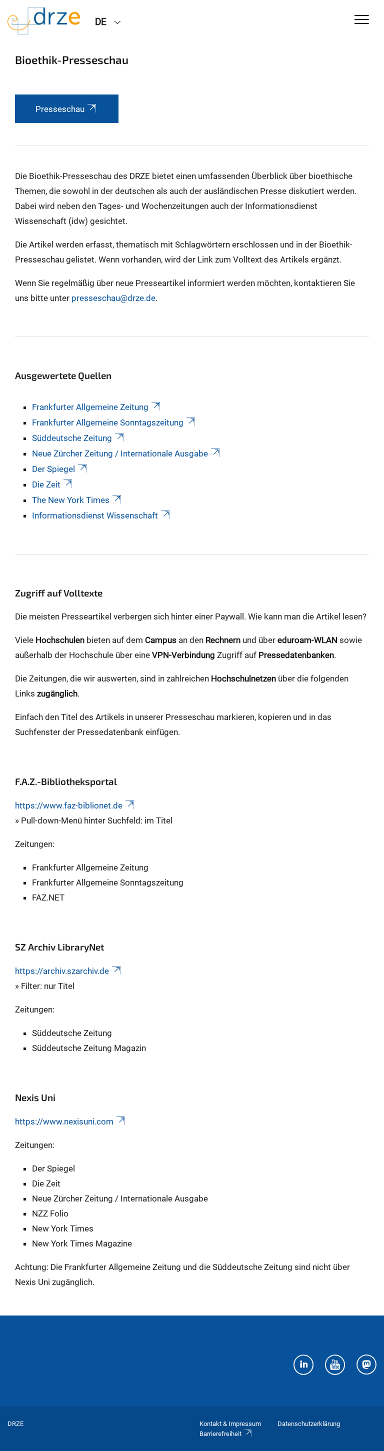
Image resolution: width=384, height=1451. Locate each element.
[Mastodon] (366, 1366)
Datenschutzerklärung (309, 1424)
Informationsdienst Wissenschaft (95, 515)
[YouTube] (335, 1366)
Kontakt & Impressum (230, 1424)
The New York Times (71, 500)
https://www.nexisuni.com (64, 1121)
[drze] (44, 21)
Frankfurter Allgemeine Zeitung (90, 407)
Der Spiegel (53, 469)
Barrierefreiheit (221, 1434)
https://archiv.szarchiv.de (62, 971)
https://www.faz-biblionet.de (68, 805)
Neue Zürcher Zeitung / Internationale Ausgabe (120, 453)
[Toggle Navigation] (361, 20)
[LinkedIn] (304, 1366)
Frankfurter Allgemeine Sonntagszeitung (108, 423)
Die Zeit (46, 485)
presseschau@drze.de (114, 298)
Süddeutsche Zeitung (72, 438)
